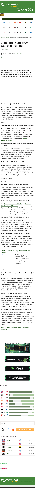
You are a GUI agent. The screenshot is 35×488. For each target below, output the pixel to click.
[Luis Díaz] (3, 450)
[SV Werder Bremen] (7, 412)
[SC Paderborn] (7, 398)
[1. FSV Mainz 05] (2, 398)
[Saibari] (3, 454)
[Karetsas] (3, 447)
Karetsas (9, 447)
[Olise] (3, 444)
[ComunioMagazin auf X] (29, 10)
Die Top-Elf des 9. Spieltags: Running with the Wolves (16, 251)
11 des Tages (6, 37)
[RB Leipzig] (2, 407)
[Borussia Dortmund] (2, 409)
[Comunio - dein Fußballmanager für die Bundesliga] (18, 10)
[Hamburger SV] (7, 409)
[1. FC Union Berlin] (2, 401)
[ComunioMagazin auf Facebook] (32, 10)
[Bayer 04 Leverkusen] (7, 395)
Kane (8, 440)
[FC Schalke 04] (7, 415)
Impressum (23, 480)
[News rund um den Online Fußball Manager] (9, 4)
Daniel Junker (6, 49)
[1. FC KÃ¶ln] (2, 404)
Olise (8, 443)
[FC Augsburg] (2, 415)
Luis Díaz (9, 450)
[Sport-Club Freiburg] (2, 412)
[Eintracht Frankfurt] (7, 401)
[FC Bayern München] (20, 440)
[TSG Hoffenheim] (7, 404)
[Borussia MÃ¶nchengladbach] (7, 407)
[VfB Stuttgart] (7, 392)
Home (2, 37)
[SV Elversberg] (2, 395)
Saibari (8, 454)
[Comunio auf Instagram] (22, 10)
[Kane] (3, 440)
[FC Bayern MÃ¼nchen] (2, 392)
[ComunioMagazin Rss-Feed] (26, 10)
